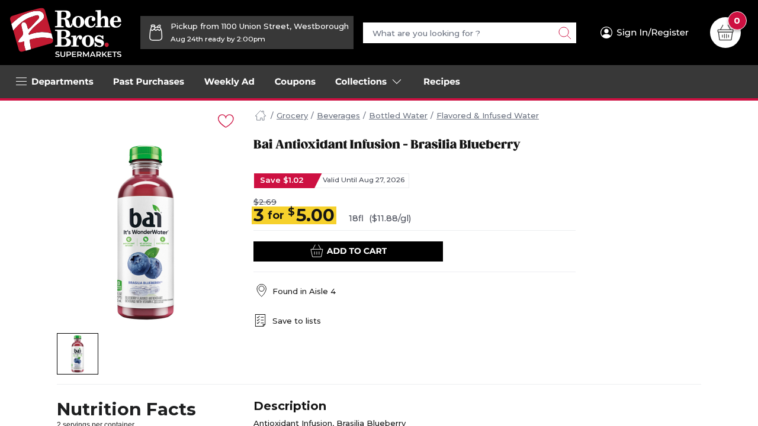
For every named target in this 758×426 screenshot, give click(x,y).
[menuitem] (148, 81)
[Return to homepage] (65, 32)
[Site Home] (260, 116)
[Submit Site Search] (564, 32)
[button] (78, 354)
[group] (146, 232)
